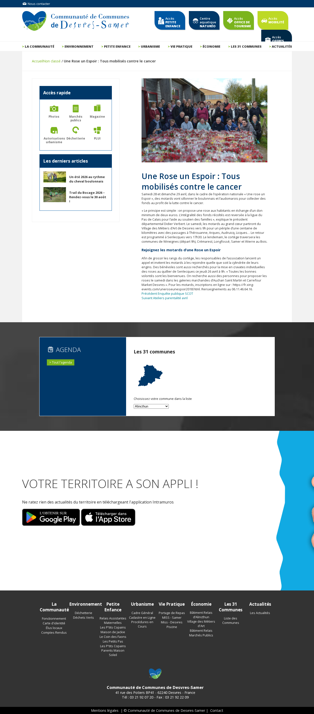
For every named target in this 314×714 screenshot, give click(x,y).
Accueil (37, 61)
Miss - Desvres (172, 622)
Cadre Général (142, 613)
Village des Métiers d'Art (201, 623)
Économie (211, 46)
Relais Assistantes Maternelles (113, 620)
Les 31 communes (246, 46)
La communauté (39, 46)
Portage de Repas (172, 613)
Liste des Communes (230, 620)
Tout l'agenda (62, 362)
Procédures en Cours (142, 624)
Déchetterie (83, 613)
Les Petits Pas (113, 641)
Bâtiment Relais (201, 630)
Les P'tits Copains (113, 627)
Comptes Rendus (54, 632)
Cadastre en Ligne (142, 617)
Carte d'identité (54, 623)
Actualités (282, 46)
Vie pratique (181, 46)
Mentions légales (104, 710)
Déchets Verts (83, 617)
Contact (216, 710)
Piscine (172, 627)
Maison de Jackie (113, 632)
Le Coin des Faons (113, 636)
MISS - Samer (172, 617)
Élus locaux (54, 628)
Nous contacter (38, 3)
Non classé (52, 61)
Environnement (79, 46)
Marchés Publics (201, 635)
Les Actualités (260, 613)
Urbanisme (150, 46)
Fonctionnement (54, 618)
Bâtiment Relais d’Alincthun (201, 614)
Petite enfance (117, 46)
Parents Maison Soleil (112, 652)
